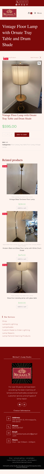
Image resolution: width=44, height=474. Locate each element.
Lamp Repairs (8, 333)
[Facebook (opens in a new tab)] (17, 5)
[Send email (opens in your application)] (26, 5)
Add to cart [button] (22, 208)
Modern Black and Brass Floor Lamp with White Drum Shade (22, 249)
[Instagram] (24, 404)
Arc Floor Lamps (23, 244)
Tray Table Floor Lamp (27, 144)
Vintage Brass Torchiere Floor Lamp (22, 199)
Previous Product (11, 57)
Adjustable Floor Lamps (10, 244)
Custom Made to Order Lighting (16, 330)
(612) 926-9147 (22, 2)
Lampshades (7, 327)
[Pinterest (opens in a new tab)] (19, 5)
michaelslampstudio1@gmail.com (24, 435)
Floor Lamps (15, 144)
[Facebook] (20, 404)
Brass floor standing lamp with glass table (22, 298)
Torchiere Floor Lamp (26, 197)
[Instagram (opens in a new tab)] (21, 5)
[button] (39, 63)
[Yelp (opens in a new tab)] (24, 5)
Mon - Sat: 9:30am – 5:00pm (23, 442)
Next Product (34, 57)
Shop (4, 321)
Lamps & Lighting (10, 324)
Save (6, 59)
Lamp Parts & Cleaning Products (16, 336)
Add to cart (22, 134)
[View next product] (40, 57)
